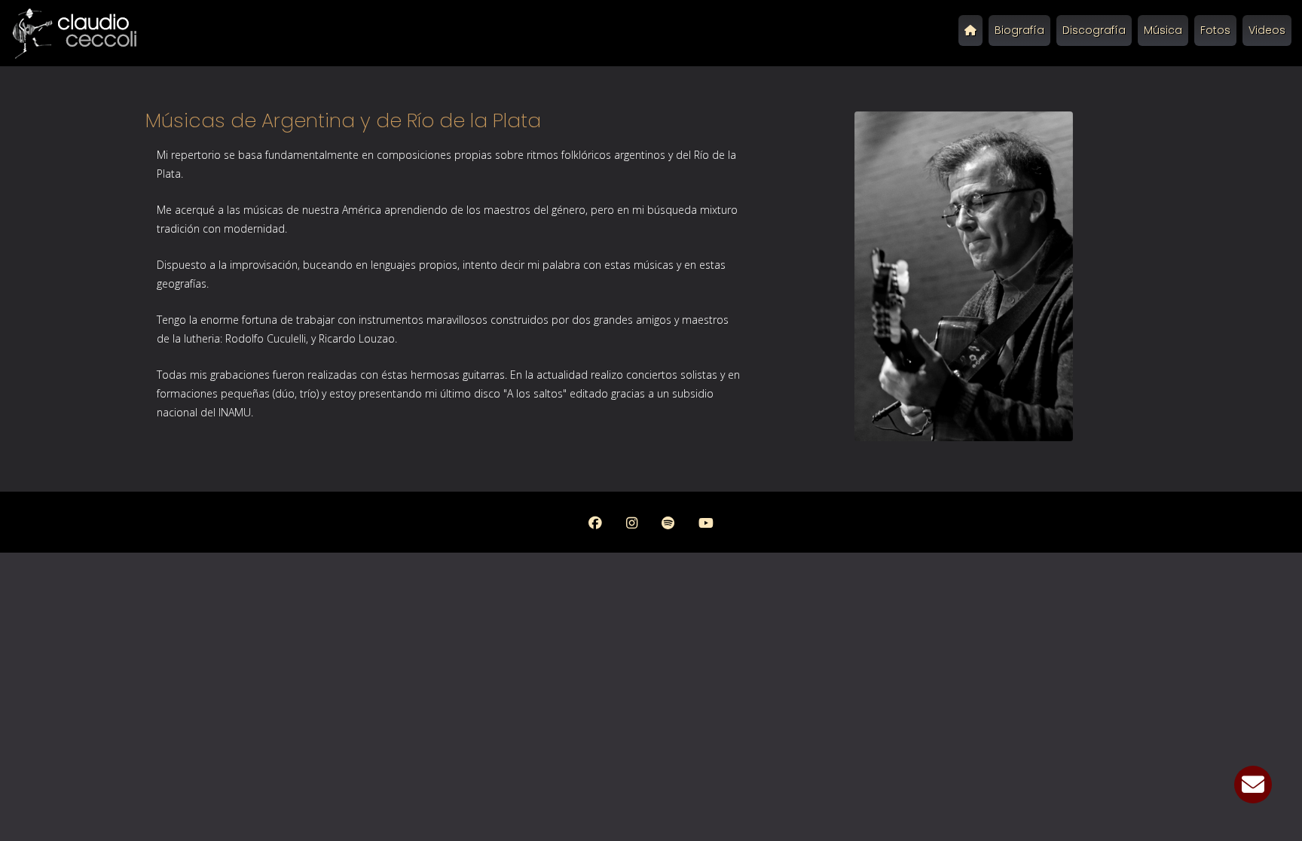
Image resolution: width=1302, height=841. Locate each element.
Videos (1267, 30)
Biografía (1019, 30)
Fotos (1215, 30)
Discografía (1094, 30)
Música (1163, 30)
